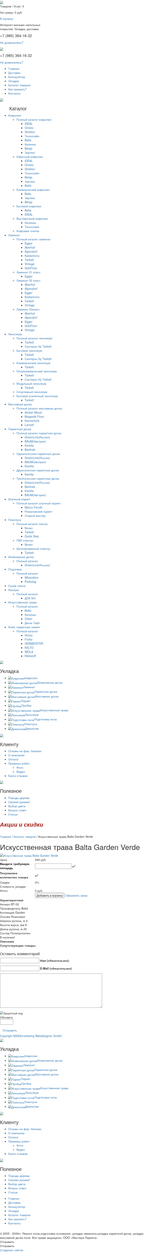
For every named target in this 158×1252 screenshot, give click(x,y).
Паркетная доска (19, 429)
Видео (20, 771)
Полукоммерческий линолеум (36, 371)
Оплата (13, 759)
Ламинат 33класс (28, 309)
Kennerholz (32, 421)
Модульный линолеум (31, 383)
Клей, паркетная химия (24, 627)
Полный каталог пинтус (32, 524)
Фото (19, 767)
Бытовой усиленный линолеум (37, 396)
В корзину (6, 19)
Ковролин (14, 115)
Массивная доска (20, 404)
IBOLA (29, 652)
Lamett (29, 425)
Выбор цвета (17, 806)
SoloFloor (31, 268)
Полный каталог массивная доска (39, 408)
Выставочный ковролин (32, 218)
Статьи (12, 814)
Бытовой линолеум (29, 350)
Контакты (14, 93)
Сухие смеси (17, 586)
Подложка (15, 569)
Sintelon (30, 132)
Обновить (6, 1017)
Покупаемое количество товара (14, 875)
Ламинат (14, 235)
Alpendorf (31, 251)
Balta (28, 140)
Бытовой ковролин (28, 206)
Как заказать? (17, 89)
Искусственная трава (22, 602)
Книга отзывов (17, 776)
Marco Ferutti (33, 507)
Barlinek (30, 449)
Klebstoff (30, 656)
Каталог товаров (19, 85)
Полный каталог (27, 561)
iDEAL (29, 124)
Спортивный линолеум (31, 392)
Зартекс (30, 152)
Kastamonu (32, 256)
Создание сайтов (11, 1250)
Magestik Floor (34, 416)
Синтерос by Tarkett (38, 346)
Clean (28, 619)
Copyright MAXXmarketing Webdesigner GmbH (31, 1036)
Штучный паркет (19, 499)
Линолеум (15, 334)
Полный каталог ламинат (33, 239)
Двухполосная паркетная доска (37, 470)
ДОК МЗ (30, 598)
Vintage (30, 264)
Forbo (29, 639)
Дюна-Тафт (32, 623)
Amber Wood (33, 412)
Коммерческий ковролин (33, 190)
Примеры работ (19, 763)
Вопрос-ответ (17, 810)
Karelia (29, 445)
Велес (29, 528)
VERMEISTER (34, 643)
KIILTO (29, 647)
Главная (13, 68)
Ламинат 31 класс (28, 272)
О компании (16, 755)
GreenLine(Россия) (37, 437)
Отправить (10, 1030)
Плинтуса (14, 520)
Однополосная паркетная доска (38, 454)
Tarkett (29, 260)
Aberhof (30, 247)
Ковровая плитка (27, 231)
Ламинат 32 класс (28, 280)
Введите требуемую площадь (14, 866)
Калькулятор (16, 77)
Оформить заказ (76, 895)
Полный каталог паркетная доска (38, 433)
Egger (29, 243)
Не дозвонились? (11, 42)
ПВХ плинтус (25, 540)
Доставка (14, 73)
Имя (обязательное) (54, 960)
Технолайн (32, 136)
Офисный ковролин (29, 157)
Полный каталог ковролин (33, 119)
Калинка (30, 144)
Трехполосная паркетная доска (37, 478)
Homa (29, 635)
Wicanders (31, 577)
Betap (28, 148)
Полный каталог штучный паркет (38, 503)
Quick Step (32, 536)
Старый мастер (35, 515)
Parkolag (30, 581)
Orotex (29, 128)
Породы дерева (18, 798)
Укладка (13, 81)
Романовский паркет (38, 511)
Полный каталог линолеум (34, 338)
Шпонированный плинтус (33, 548)
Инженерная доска (21, 557)
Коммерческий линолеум (33, 363)
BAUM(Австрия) (35, 441)
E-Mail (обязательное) (56, 968)
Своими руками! (19, 802)
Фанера (13, 590)
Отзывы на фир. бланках (25, 751)
